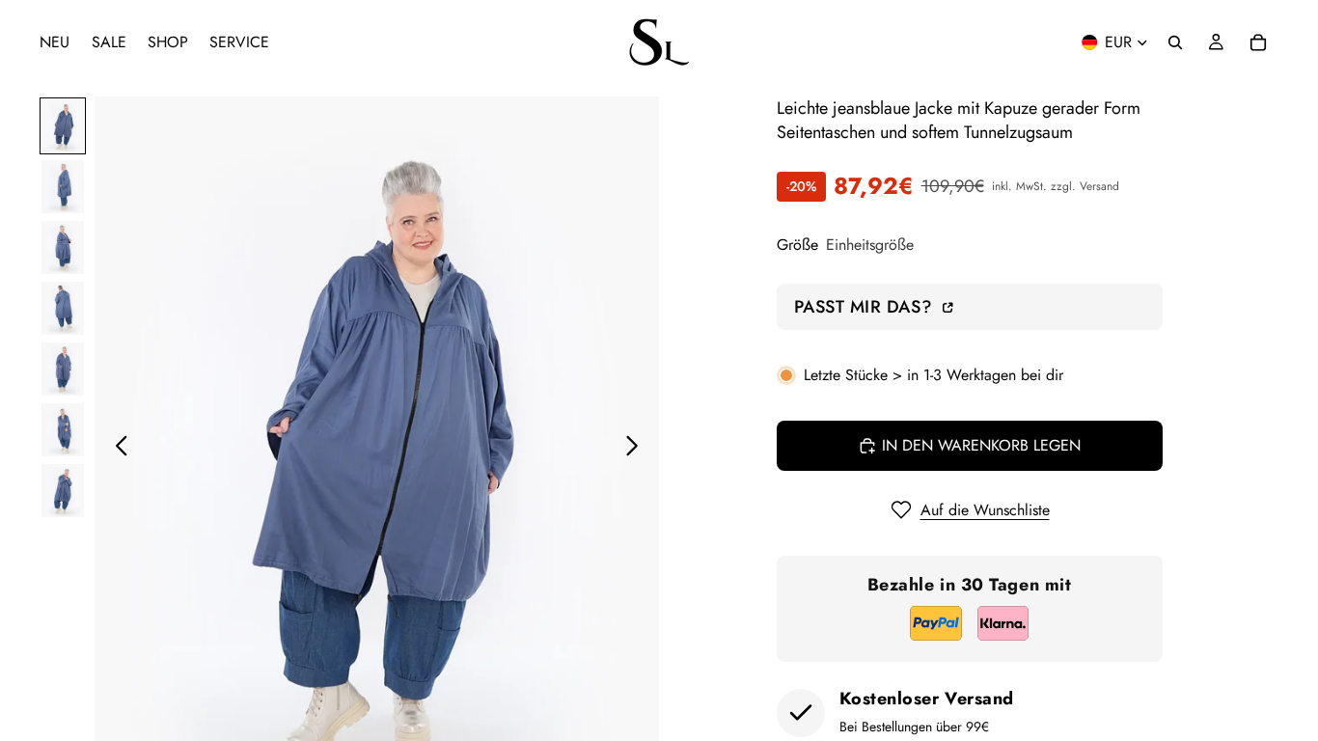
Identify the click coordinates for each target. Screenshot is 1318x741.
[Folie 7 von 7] (62, 490)
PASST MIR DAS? (866, 306)
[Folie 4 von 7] (62, 308)
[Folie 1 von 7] (62, 125)
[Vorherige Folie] (116, 449)
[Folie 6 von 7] (62, 429)
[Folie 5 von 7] (62, 369)
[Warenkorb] (1258, 42)
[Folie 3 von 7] (62, 247)
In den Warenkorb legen (981, 445)
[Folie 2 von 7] (62, 186)
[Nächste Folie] (637, 449)
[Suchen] (1175, 42)
